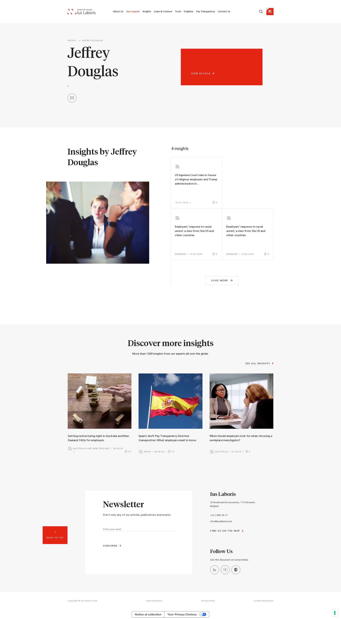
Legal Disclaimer (154, 601)
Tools (178, 11)
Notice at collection (148, 614)
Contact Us (224, 11)
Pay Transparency (205, 11)
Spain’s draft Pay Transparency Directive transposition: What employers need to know (167, 438)
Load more (220, 280)
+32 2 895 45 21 (219, 515)
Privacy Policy (208, 601)
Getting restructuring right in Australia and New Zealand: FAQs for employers (98, 438)
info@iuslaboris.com (221, 521)
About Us (118, 11)
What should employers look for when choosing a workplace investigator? (241, 438)
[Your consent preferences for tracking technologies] (334, 612)
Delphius (188, 11)
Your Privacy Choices (182, 614)
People (71, 41)
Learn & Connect (163, 11)
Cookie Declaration (264, 601)
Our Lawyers (133, 11)
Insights (147, 11)
